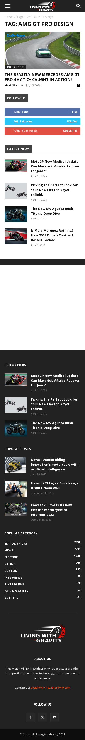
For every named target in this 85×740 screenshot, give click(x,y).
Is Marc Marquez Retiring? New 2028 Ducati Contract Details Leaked (52, 235)
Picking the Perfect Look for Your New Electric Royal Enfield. (54, 190)
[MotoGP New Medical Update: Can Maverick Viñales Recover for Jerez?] (16, 165)
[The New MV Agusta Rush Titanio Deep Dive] (16, 214)
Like (74, 111)
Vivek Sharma (14, 85)
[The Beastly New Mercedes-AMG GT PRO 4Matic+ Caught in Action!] (42, 50)
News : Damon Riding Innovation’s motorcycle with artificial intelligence (54, 464)
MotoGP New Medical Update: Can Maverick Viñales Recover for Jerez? (55, 166)
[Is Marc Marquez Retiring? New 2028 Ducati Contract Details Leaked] (16, 236)
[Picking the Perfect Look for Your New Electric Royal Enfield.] (16, 191)
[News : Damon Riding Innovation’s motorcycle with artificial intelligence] (15, 465)
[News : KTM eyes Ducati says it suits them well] (16, 489)
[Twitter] (42, 717)
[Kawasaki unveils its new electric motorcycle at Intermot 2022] (16, 509)
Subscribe (70, 131)
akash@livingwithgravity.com (50, 688)
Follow (72, 121)
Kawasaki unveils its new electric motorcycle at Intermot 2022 (51, 510)
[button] (7, 6)
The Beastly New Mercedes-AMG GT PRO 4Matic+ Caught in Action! (42, 77)
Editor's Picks (15, 67)
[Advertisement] (42, 307)
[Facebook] (30, 717)
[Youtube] (54, 717)
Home (8, 17)
